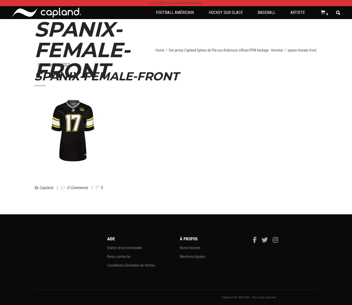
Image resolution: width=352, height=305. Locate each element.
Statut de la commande (124, 247)
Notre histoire (190, 247)
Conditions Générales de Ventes (131, 265)
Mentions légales (192, 256)
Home (160, 50)
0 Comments (78, 187)
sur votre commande (176, 3)
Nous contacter (119, 256)
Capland (46, 187)
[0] (323, 12)
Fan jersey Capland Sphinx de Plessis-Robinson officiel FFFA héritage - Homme (226, 50)
